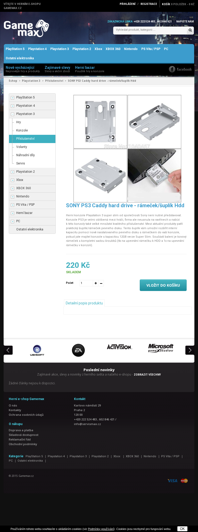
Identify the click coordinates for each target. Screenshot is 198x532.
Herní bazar (24, 213)
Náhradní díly (25, 155)
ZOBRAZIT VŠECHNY (147, 374)
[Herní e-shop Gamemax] (38, 28)
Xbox (98, 49)
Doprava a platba (21, 430)
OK (182, 529)
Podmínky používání (101, 528)
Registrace (149, 4)
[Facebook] (180, 69)
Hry (18, 122)
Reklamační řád (20, 439)
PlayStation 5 (15, 49)
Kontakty (15, 410)
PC (166, 49)
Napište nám (185, 21)
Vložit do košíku (163, 285)
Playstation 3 (59, 49)
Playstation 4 (37, 49)
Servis (20, 163)
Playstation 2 (81, 49)
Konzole (22, 130)
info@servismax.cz (87, 424)
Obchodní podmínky (23, 444)
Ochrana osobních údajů (26, 415)
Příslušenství (54, 80)
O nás (13, 405)
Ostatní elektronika (20, 58)
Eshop (13, 80)
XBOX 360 (113, 49)
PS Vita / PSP (150, 49)
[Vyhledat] (190, 30)
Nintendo (131, 49)
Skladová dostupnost (23, 435)
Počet (69, 282)
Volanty (21, 147)
